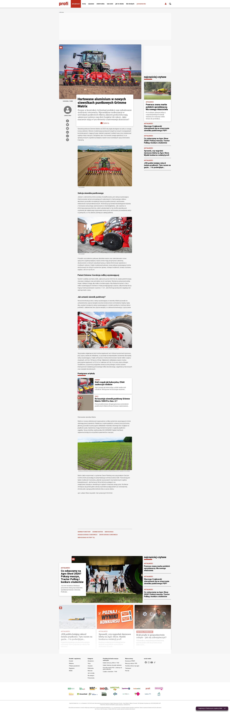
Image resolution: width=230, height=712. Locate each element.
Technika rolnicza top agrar (132, 666)
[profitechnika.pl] (63, 4)
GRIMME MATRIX (97, 532)
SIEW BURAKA (109, 532)
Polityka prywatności (74, 666)
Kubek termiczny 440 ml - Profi (111, 662)
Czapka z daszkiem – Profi (110, 671)
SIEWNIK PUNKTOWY (84, 532)
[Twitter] (67, 124)
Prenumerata (141, 4)
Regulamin (71, 668)
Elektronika (100, 4)
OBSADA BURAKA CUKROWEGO (87, 534)
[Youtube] (151, 662)
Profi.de (127, 670)
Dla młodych (130, 4)
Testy (84, 4)
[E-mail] (67, 132)
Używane (91, 4)
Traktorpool (128, 668)
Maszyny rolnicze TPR (131, 663)
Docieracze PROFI (130, 661)
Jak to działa (119, 4)
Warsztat (110, 4)
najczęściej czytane (155, 77)
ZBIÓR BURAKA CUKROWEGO (108, 534)
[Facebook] (67, 120)
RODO (70, 670)
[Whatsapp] (67, 136)
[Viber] (67, 139)
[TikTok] (155, 662)
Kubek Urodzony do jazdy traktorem (112, 665)
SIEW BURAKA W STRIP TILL (86, 537)
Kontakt (71, 661)
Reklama (71, 663)
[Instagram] (149, 662)
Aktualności (76, 4)
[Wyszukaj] (170, 4)
